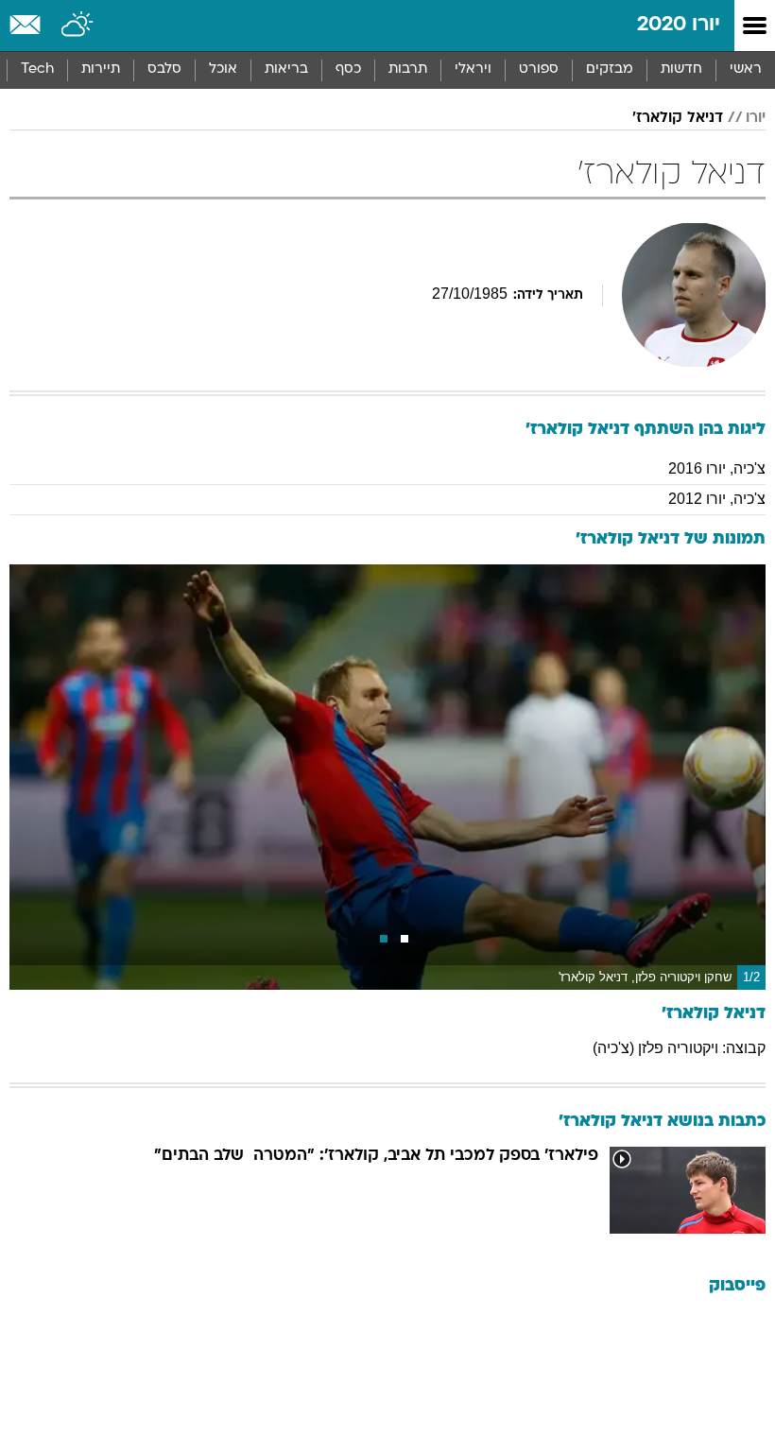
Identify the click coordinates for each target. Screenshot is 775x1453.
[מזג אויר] (78, 25)
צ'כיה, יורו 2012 (717, 499)
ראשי (746, 69)
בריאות (286, 69)
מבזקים (609, 69)
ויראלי (473, 69)
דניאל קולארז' (677, 118)
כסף (348, 69)
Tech (37, 69)
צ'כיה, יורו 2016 (717, 468)
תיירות (100, 69)
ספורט (539, 69)
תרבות (407, 69)
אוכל (223, 69)
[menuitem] (680, 70)
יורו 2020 (678, 25)
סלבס (164, 69)
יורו (756, 118)
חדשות (681, 69)
